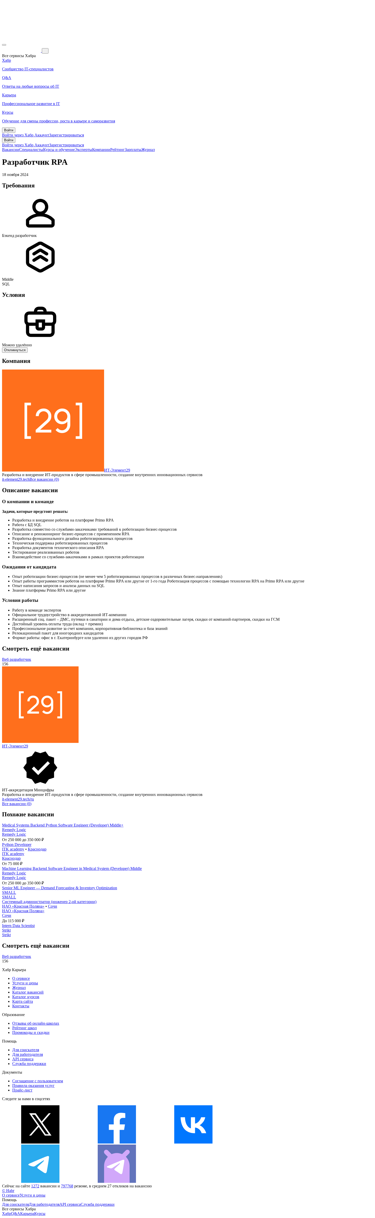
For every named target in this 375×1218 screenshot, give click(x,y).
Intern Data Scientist (18, 925)
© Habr (8, 1190)
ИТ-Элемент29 (117, 470)
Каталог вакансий (28, 992)
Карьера (27, 1213)
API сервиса (22, 1059)
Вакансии (10, 149)
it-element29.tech (16, 479)
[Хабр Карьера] (22, 50)
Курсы (39, 1213)
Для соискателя (25, 1050)
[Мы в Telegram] (40, 1181)
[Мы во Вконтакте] (193, 1142)
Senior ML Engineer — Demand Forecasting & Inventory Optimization (59, 888)
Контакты (20, 1006)
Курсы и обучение (59, 149)
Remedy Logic (14, 830)
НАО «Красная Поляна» (23, 906)
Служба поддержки (29, 1063)
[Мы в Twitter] (40, 1142)
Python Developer (16, 844)
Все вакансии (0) (44, 479)
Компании (101, 149)
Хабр (6, 1213)
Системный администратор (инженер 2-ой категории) (49, 901)
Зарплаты (133, 149)
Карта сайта (22, 1001)
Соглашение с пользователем (37, 1081)
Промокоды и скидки (30, 1032)
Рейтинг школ (24, 1028)
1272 (35, 1186)
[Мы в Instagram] (270, 1142)
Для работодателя (27, 1054)
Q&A (15, 1213)
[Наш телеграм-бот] (117, 1181)
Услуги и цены (25, 983)
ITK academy (13, 849)
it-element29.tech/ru (18, 799)
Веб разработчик (16, 659)
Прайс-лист (22, 1090)
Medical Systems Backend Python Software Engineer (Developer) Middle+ (62, 825)
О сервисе (21, 978)
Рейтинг (117, 149)
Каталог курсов (25, 997)
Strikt (6, 930)
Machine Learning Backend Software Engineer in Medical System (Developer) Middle (72, 868)
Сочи (52, 906)
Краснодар (37, 849)
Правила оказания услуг (33, 1085)
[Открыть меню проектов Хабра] (4, 45)
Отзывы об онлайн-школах (35, 1023)
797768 (67, 1186)
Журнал (148, 149)
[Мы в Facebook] (117, 1142)
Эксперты (83, 149)
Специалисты (31, 149)
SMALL (9, 892)
